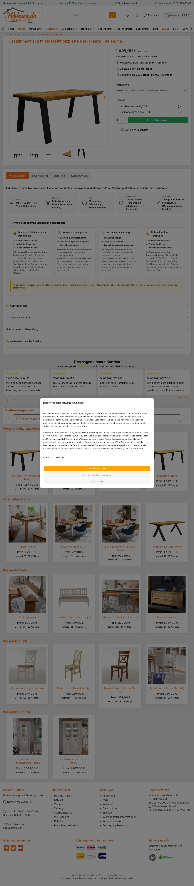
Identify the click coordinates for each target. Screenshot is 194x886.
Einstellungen (97, 482)
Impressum (60, 457)
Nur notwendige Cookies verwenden (97, 475)
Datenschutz (48, 457)
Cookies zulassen (97, 468)
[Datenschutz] (43, 452)
